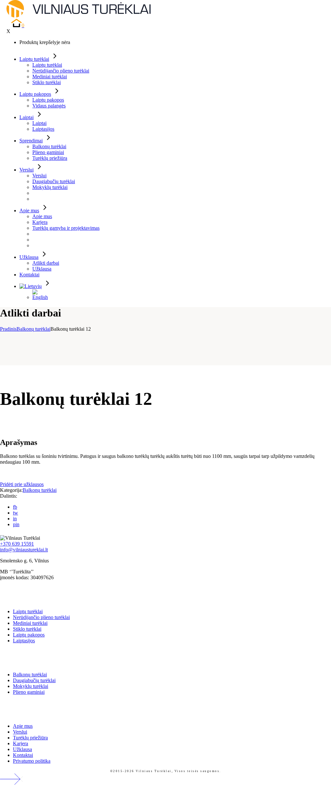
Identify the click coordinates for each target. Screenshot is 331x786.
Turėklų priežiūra (30, 737)
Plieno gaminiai (29, 692)
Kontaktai (23, 755)
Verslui (20, 732)
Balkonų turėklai (40, 490)
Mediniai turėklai (30, 623)
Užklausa (22, 749)
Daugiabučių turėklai (34, 680)
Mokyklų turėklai (30, 686)
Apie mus (23, 726)
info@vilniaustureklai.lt (24, 549)
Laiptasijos (24, 640)
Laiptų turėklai (28, 611)
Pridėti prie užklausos (22, 484)
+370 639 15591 (17, 544)
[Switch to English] (42, 294)
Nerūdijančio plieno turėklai (41, 617)
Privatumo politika (31, 761)
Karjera (20, 743)
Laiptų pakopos (29, 634)
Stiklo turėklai (27, 629)
